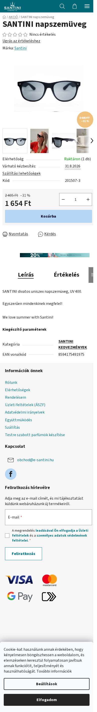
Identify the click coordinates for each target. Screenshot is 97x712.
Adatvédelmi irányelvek (25, 412)
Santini (20, 48)
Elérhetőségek (17, 390)
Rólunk (11, 382)
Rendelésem (15, 397)
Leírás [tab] (26, 274)
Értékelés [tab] (66, 274)
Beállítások (46, 684)
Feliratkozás (23, 553)
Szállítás (12, 427)
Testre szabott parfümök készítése (35, 435)
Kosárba (48, 216)
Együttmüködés (18, 420)
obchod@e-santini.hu (35, 460)
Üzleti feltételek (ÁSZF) (25, 405)
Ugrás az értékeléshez (21, 41)
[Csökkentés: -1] (63, 199)
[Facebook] (10, 474)
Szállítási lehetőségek (21, 173)
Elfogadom (47, 700)
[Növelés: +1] (88, 199)
